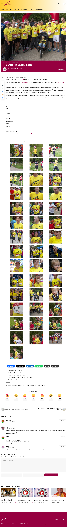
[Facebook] (60, 519)
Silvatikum (32, 385)
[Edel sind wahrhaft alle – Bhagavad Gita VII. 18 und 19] (58, 492)
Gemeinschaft (15, 62)
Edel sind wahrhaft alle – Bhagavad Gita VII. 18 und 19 (57, 499)
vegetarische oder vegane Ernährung (24, 133)
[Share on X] (2, 85)
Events (10, 62)
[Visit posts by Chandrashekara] (5, 69)
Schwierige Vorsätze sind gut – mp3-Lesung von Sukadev (25, 499)
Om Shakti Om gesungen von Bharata (16, 375)
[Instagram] (63, 519)
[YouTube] (61, 519)
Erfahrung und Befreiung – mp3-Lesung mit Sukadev (20, 377)
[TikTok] (65, 519)
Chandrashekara (12, 68)
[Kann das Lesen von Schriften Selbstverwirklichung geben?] (41, 492)
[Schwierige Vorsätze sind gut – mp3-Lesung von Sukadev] (25, 492)
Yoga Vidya (36, 385)
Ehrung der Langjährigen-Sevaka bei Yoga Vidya (7, 499)
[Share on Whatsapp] (2, 88)
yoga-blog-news (42, 385)
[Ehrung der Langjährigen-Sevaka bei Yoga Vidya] (8, 492)
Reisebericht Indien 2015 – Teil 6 (15, 370)
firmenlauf (20, 385)
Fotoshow (27, 385)
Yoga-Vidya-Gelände (61, 82)
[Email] (2, 94)
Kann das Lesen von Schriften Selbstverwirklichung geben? (41, 499)
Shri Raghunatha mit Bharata (14, 373)
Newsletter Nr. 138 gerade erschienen (17, 379)
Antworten (63, 420)
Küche (24, 138)
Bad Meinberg (5, 62)
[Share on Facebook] (2, 82)
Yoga (7, 133)
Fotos (24, 385)
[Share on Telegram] (2, 91)
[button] (2, 3)
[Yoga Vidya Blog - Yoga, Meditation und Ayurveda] (7, 3)
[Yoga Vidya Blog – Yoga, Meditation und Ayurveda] (3, 519)
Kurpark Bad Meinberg (25, 82)
